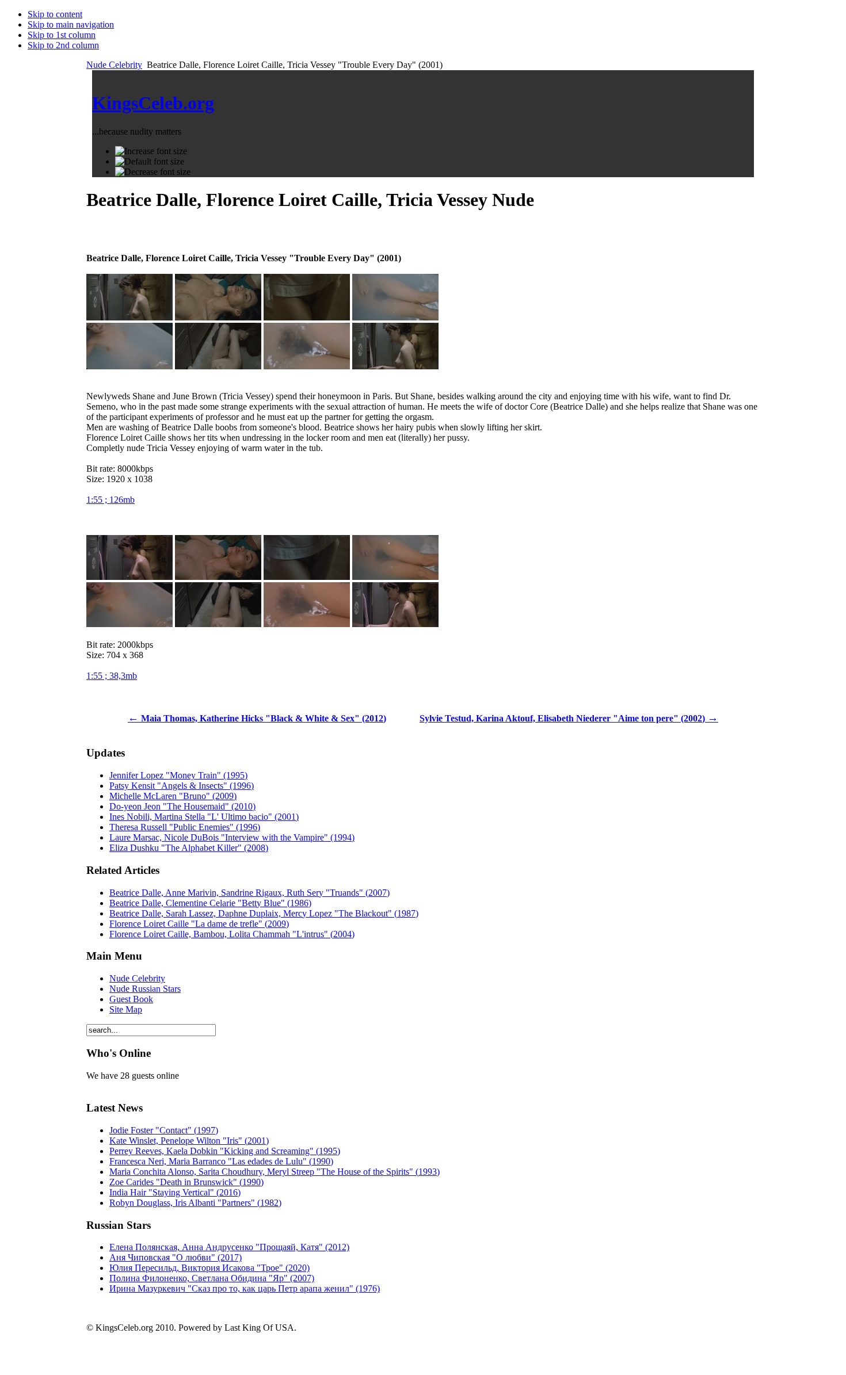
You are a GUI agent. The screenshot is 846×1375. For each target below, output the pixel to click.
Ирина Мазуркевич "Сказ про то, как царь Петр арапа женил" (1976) (244, 1288)
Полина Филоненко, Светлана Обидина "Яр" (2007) (211, 1278)
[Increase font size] (151, 151)
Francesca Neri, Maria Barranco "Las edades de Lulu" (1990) (221, 1161)
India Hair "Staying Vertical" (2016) (175, 1192)
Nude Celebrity (114, 65)
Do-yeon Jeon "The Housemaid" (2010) (182, 806)
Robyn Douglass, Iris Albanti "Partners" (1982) (195, 1203)
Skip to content (55, 14)
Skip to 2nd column (63, 45)
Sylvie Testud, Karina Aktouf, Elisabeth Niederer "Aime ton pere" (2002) (569, 718)
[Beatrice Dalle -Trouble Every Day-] (218, 317)
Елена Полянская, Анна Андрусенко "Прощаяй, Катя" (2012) (229, 1247)
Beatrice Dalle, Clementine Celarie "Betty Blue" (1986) (210, 903)
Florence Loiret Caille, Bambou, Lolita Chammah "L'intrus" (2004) (232, 934)
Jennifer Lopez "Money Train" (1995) (178, 775)
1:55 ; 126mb (110, 500)
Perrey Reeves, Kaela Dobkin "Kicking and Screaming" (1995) (224, 1151)
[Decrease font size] (152, 172)
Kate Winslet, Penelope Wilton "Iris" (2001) (189, 1140)
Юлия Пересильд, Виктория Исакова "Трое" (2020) (209, 1268)
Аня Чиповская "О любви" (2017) (175, 1257)
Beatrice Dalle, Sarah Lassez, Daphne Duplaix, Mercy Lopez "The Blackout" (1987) (263, 913)
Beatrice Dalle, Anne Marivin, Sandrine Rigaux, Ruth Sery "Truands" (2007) (249, 892)
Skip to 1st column (62, 35)
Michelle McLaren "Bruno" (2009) (173, 796)
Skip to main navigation (71, 24)
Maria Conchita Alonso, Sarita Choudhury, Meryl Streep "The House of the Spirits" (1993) (274, 1172)
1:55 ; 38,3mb (111, 676)
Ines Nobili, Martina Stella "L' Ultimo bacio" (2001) (204, 817)
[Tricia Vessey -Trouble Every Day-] (395, 317)
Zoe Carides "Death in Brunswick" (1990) (186, 1182)
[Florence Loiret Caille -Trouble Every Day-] (129, 317)
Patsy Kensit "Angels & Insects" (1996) (181, 785)
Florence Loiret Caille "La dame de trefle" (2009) (199, 924)
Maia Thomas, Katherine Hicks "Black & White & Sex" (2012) (257, 718)
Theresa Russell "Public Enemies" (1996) (184, 827)
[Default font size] (149, 161)
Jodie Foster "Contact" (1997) (163, 1130)
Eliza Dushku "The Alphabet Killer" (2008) (188, 848)
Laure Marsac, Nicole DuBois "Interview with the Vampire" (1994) (232, 837)
